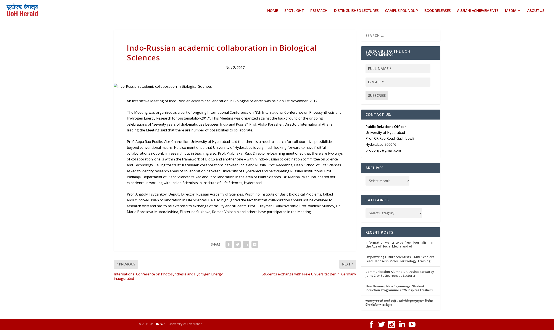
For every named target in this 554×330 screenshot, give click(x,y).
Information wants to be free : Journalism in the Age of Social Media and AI (399, 244)
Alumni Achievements (477, 11)
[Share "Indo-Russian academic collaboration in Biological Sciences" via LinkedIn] (246, 244)
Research (318, 11)
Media (510, 11)
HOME (272, 11)
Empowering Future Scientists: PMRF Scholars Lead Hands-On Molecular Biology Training (400, 259)
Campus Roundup (401, 11)
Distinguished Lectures (356, 11)
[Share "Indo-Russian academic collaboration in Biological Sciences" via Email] (254, 244)
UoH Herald (157, 324)
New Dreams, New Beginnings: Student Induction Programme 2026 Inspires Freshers (399, 288)
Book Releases (437, 11)
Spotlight (294, 11)
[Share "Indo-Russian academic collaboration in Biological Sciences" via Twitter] (237, 244)
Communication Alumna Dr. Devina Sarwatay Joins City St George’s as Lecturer (400, 274)
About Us (535, 11)
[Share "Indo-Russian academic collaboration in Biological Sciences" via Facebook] (228, 244)
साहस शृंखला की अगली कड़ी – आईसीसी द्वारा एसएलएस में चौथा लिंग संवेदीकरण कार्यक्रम (399, 303)
